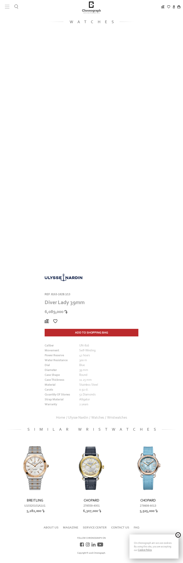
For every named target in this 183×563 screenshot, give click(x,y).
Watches (97, 417)
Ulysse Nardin (78, 417)
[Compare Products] (47, 321)
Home (60, 417)
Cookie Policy (145, 549)
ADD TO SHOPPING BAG (91, 332)
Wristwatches (117, 417)
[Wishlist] (55, 321)
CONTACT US (120, 527)
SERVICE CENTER (95, 527)
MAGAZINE (70, 527)
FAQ (136, 527)
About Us (51, 527)
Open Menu (5, 6)
